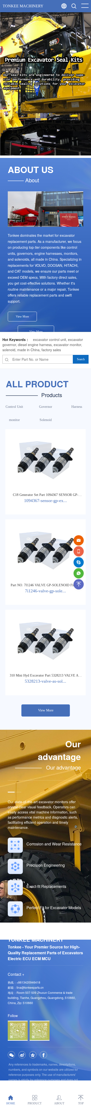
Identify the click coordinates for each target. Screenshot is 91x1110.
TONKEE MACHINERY (23, 6)
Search (83, 17)
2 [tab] (49, 149)
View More (22, 316)
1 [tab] (42, 149)
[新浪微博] (22, 1055)
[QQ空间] (32, 1055)
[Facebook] (43, 1055)
